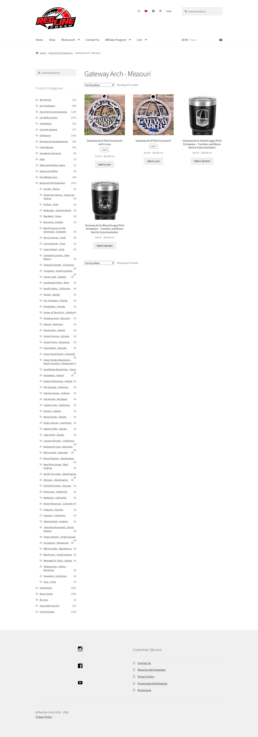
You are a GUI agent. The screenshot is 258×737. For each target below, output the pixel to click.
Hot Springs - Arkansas (56, 387)
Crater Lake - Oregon (55, 276)
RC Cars (44, 599)
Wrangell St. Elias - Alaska (58, 560)
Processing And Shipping (152, 683)
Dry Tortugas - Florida (56, 300)
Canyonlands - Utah (54, 243)
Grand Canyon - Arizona (56, 336)
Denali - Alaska (52, 294)
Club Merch (46, 123)
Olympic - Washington (56, 479)
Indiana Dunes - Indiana (57, 393)
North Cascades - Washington (60, 474)
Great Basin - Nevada (55, 348)
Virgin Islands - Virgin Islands (60, 536)
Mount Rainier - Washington (59, 458)
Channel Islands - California (59, 264)
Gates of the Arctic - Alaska (59, 312)
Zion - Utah (50, 581)
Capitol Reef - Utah (54, 249)
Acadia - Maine (51, 188)
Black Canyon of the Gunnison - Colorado (55, 230)
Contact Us (92, 39)
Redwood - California (55, 497)
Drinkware (45, 135)
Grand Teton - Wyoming (56, 342)
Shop (52, 39)
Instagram (138, 11)
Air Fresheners (47, 105)
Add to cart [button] (104, 164)
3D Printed (45, 99)
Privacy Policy (146, 676)
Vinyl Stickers (47, 611)
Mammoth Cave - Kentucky (58, 446)
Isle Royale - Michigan (55, 399)
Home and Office (49, 171)
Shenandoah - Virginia (56, 521)
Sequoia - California (54, 515)
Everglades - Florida (54, 306)
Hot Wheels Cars (48, 177)
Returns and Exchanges (152, 669)
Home (39, 39)
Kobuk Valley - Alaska (55, 428)
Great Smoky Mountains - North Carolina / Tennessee (58, 361)
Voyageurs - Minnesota (56, 542)
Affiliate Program (115, 39)
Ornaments (46, 587)
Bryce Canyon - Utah (55, 237)
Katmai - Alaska (52, 411)
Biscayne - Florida (53, 222)
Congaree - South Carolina (58, 270)
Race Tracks (46, 593)
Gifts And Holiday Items (52, 165)
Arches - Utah (51, 204)
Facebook (153, 11)
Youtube (146, 11)
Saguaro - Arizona (53, 509)
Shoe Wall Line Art (49, 605)
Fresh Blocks (46, 147)
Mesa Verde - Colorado (56, 452)
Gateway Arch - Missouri (57, 318)
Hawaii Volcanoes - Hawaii (58, 381)
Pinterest (160, 11)
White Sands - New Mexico (58, 548)
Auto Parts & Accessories (53, 111)
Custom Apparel (48, 129)
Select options (202, 161)
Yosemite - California (55, 576)
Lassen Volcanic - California (59, 440)
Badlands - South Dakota (57, 210)
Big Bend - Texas (52, 216)
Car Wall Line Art (49, 117)
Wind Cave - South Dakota (58, 554)
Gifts (42, 159)
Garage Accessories (50, 153)
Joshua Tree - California (57, 405)
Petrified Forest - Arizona (57, 485)
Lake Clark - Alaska (54, 434)
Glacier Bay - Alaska (54, 330)
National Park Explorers (61, 52)
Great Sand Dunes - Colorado (59, 353)
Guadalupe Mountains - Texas (60, 369)
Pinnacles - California (55, 491)
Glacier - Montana (53, 324)
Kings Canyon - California (57, 422)
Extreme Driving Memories (54, 141)
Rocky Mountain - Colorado (58, 503)
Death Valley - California (57, 288)
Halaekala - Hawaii (54, 375)
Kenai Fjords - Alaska (55, 416)
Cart (139, 39)
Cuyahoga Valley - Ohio (56, 282)
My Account (68, 39)
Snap (168, 11)
